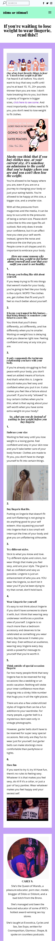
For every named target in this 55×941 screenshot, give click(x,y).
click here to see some (26, 102)
